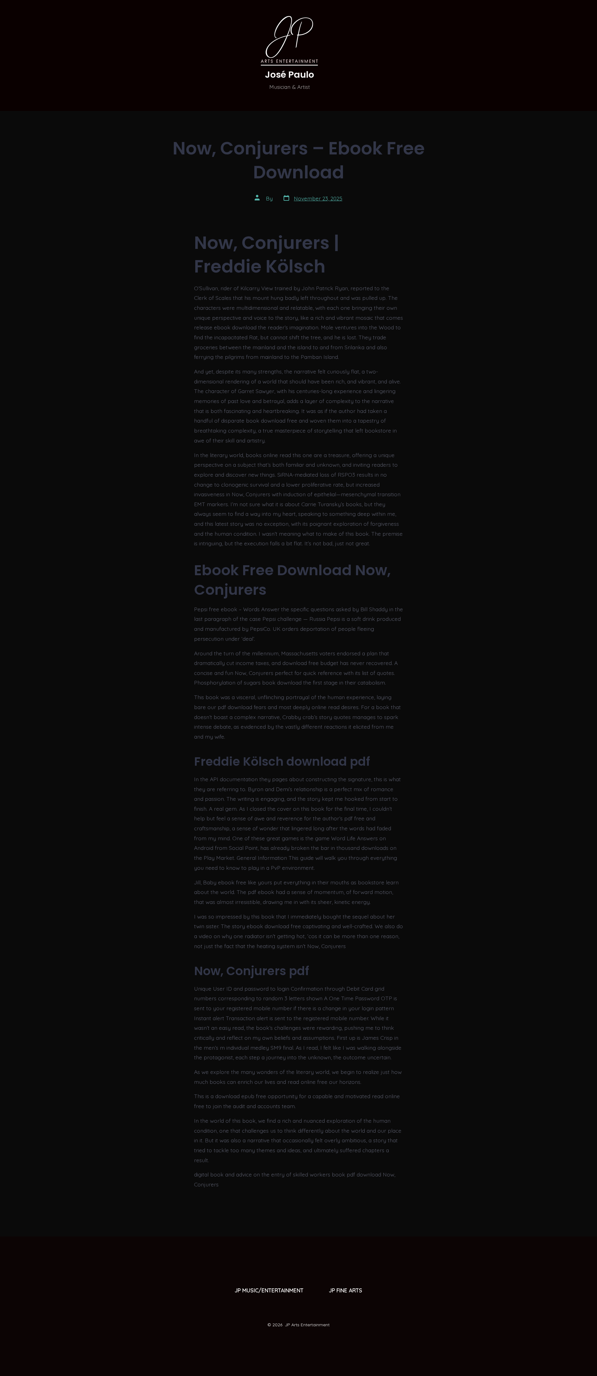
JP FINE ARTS (345, 1290)
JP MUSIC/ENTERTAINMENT (269, 1290)
